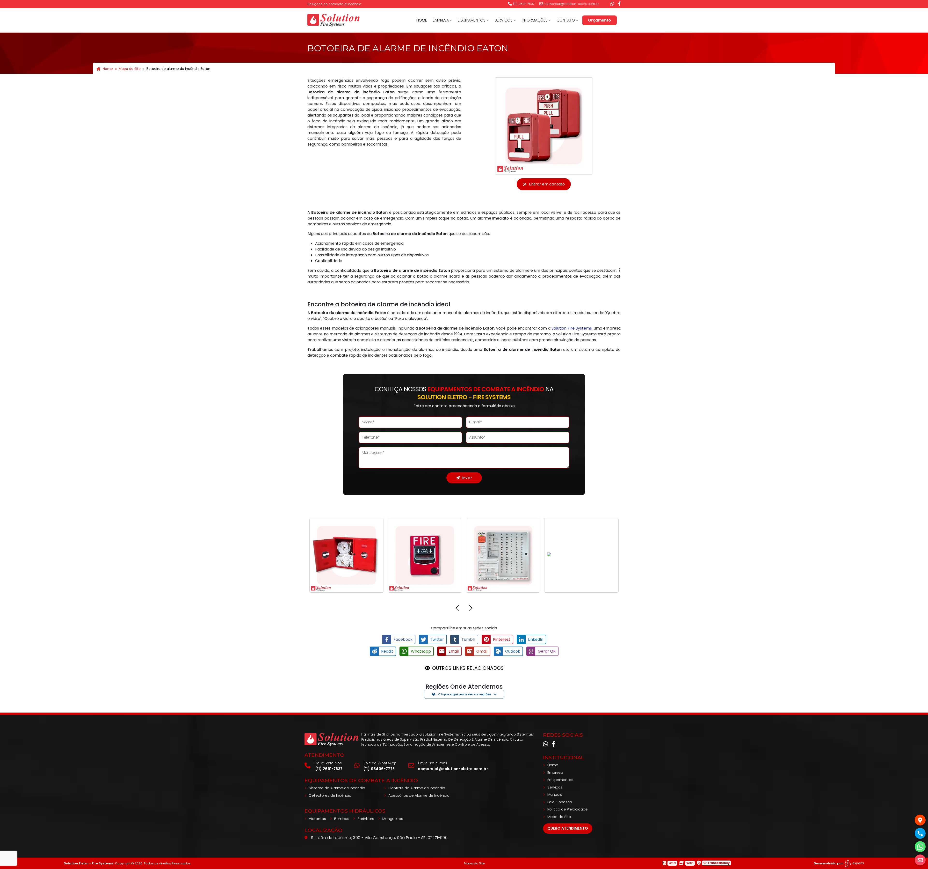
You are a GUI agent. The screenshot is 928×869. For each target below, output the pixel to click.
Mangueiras (392, 818)
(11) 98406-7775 (379, 768)
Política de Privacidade (567, 809)
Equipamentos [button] (472, 20)
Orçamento (599, 20)
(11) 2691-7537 (524, 4)
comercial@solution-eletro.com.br (571, 4)
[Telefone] (920, 833)
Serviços (554, 787)
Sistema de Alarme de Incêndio (337, 787)
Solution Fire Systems (571, 328)
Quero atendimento (567, 828)
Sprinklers (365, 818)
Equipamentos (560, 779)
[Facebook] (619, 3)
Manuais (554, 794)
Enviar (467, 477)
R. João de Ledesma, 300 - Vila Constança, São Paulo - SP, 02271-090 (379, 837)
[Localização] (920, 820)
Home (421, 20)
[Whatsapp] (612, 3)
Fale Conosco (559, 801)
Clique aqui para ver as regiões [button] (464, 694)
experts (858, 863)
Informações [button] (535, 20)
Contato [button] (566, 20)
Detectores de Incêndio (330, 795)
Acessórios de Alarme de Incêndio (419, 795)
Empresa (555, 772)
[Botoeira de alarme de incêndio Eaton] (333, 19)
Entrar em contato (547, 184)
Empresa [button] (441, 20)
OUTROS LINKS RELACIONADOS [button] (468, 668)
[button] (457, 609)
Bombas (341, 818)
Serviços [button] (504, 20)
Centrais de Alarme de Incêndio (416, 787)
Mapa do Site (130, 68)
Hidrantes (317, 818)
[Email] (920, 859)
